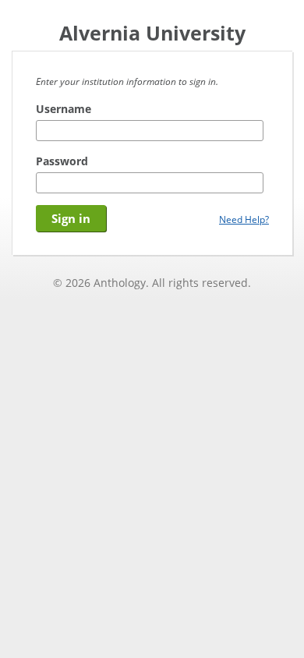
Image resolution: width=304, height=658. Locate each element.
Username (63, 108)
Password (62, 161)
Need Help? (244, 219)
